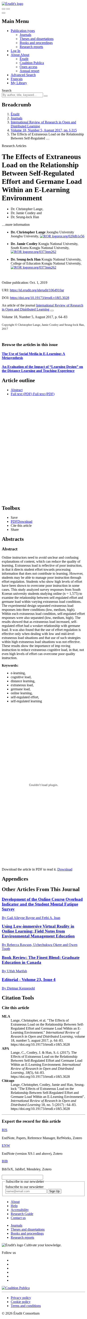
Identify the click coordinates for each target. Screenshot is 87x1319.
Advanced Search (23, 75)
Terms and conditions (26, 1306)
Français (17, 79)
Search (6, 90)
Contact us (18, 1218)
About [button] (15, 55)
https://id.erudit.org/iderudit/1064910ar (37, 290)
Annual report (29, 71)
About (24, 55)
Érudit (24, 59)
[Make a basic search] (3, 9)
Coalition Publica (32, 63)
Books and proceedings (36, 43)
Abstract (17, 390)
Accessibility (20, 1210)
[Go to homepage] (12, 4)
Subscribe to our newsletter (24, 1187)
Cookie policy (21, 1302)
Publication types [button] (23, 31)
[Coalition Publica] (16, 1288)
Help (14, 1206)
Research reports (31, 47)
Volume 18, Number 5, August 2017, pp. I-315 (44, 130)
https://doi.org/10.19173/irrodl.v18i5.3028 (39, 298)
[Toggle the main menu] (3, 13)
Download (64, 869)
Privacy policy (21, 1298)
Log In (15, 51)
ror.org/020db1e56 (71, 236)
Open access (28, 67)
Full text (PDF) (21, 394)
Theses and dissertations (37, 39)
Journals (25, 35)
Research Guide (22, 1214)
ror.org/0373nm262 (42, 252)
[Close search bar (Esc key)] (8, 9)
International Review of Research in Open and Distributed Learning (42, 307)
